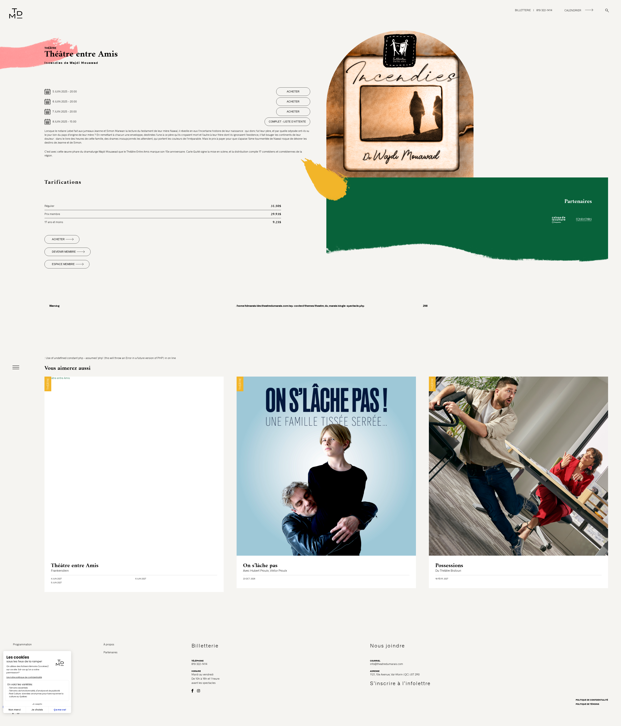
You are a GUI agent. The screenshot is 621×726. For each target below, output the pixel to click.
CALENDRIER (572, 10)
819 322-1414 (544, 10)
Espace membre (63, 264)
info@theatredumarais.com (386, 664)
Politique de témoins (587, 704)
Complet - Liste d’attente (287, 121)
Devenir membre (64, 251)
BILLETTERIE (523, 10)
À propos (109, 644)
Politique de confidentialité (592, 700)
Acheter (293, 91)
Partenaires (110, 652)
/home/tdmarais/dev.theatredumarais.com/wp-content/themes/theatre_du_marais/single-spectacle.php (113, 299)
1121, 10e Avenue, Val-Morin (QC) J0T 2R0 (395, 674)
